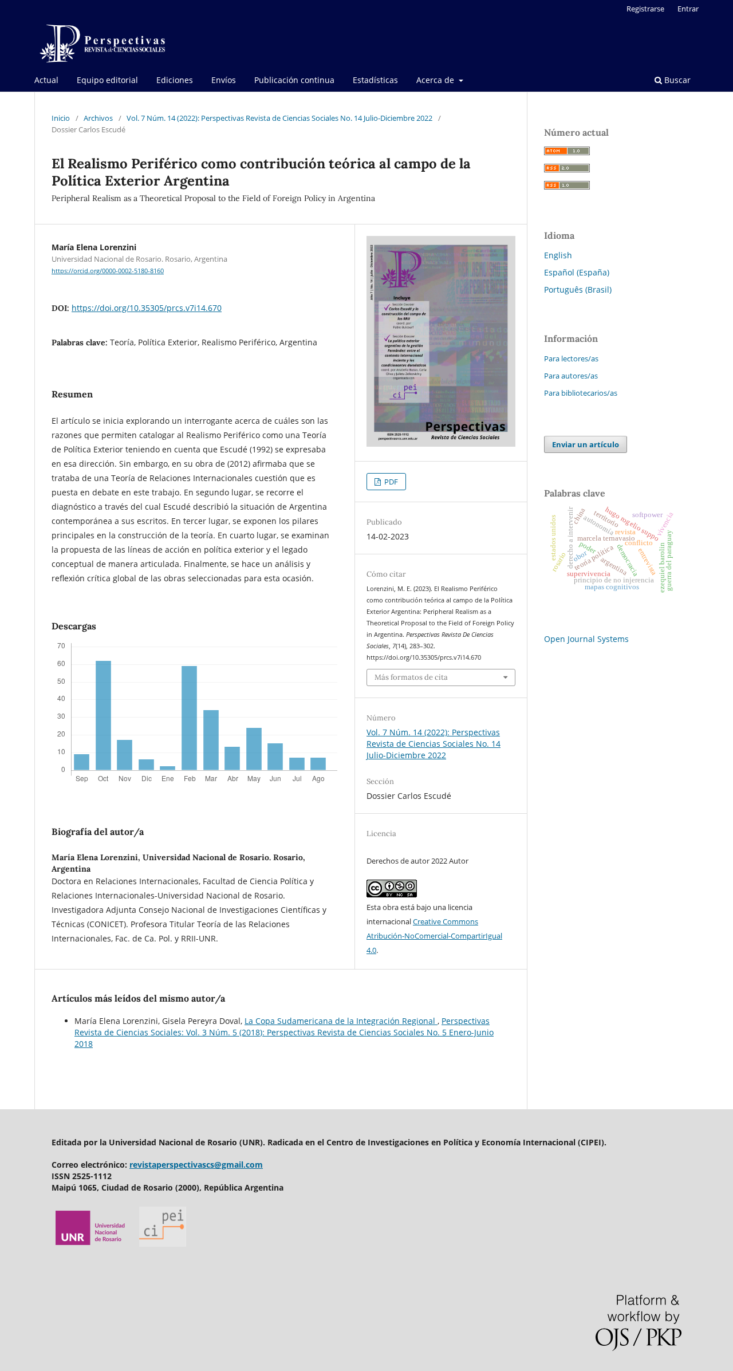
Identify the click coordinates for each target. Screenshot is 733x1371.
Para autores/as (571, 376)
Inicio (61, 118)
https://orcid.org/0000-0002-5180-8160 (108, 271)
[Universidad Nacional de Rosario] (91, 1243)
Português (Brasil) (578, 289)
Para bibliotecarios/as (580, 393)
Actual (46, 79)
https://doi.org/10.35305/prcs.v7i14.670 (147, 307)
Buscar (676, 79)
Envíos (223, 79)
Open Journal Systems (586, 638)
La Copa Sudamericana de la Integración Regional (341, 1020)
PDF (390, 481)
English (558, 255)
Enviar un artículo (585, 444)
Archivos (98, 118)
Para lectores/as (571, 358)
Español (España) (576, 272)
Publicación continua (294, 79)
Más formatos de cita (411, 677)
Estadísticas (375, 79)
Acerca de (436, 79)
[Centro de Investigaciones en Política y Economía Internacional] (162, 1243)
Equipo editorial (107, 79)
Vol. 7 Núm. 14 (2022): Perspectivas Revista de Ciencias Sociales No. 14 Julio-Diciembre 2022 (279, 118)
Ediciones (174, 79)
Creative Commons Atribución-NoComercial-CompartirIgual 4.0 (434, 935)
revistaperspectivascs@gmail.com (196, 1164)
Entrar (688, 8)
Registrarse (645, 8)
